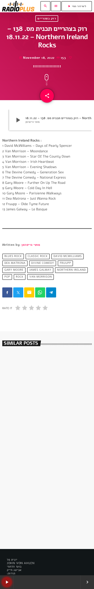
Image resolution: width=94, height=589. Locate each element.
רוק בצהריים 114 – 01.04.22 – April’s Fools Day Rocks (45, 520)
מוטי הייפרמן (30, 245)
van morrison (40, 277)
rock (20, 277)
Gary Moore (14, 270)
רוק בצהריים (46, 18)
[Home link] (18, 6)
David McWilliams (67, 256)
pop (7, 277)
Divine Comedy (42, 263)
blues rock (13, 256)
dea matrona (14, 263)
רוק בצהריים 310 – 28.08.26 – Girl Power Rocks (44, 427)
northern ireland (71, 270)
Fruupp (65, 263)
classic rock (38, 256)
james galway (40, 270)
